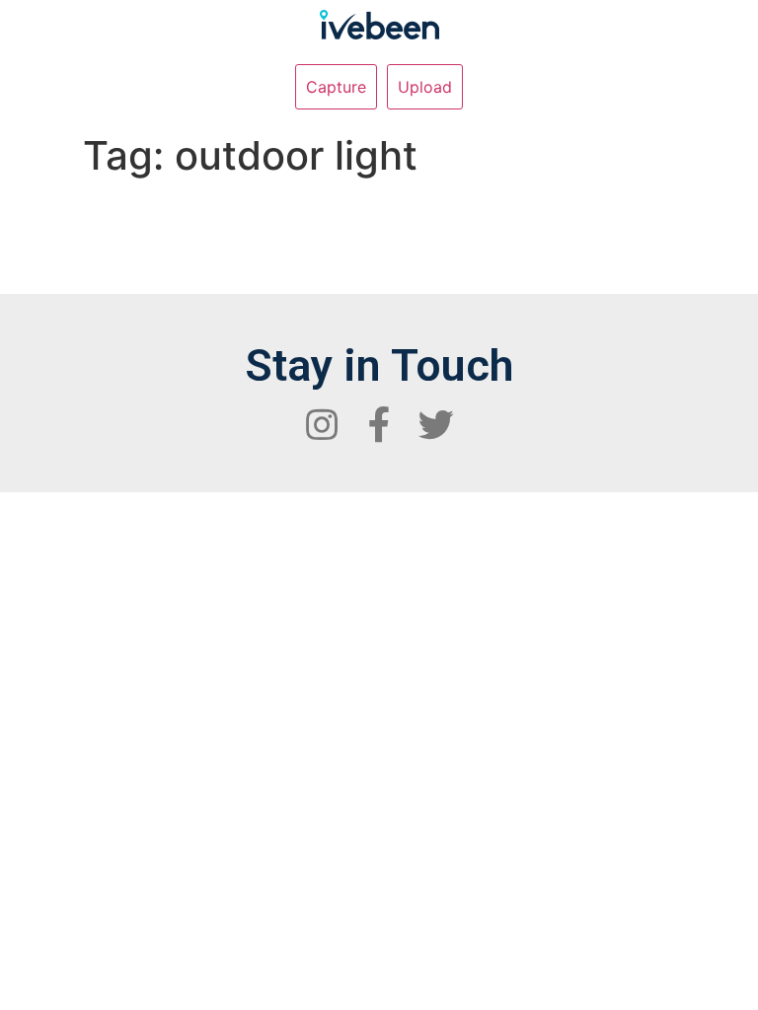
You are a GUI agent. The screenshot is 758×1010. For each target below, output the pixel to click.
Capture (336, 87)
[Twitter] (436, 425)
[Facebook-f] (379, 425)
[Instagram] (322, 425)
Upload (425, 87)
